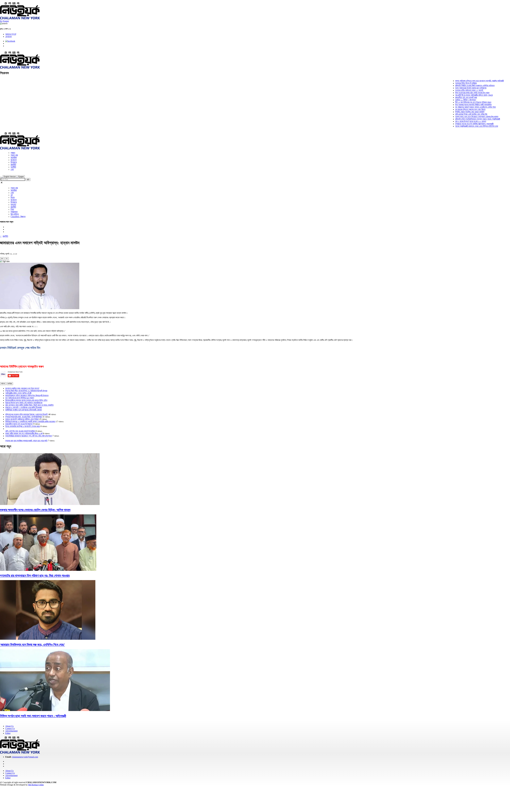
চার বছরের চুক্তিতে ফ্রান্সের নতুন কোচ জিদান (454, 109)
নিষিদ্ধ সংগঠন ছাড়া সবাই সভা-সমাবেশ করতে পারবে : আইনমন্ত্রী (33, 716)
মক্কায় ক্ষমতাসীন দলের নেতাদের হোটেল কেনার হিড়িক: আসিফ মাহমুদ (35, 510)
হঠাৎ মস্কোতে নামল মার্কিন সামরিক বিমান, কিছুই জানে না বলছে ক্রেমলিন (29, 405)
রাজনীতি (13, 165)
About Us (9, 726)
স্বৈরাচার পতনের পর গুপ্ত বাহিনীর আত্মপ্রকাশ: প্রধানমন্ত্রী (458, 124)
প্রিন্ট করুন (6, 261)
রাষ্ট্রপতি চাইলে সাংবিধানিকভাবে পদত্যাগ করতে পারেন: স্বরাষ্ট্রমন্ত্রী (461, 119)
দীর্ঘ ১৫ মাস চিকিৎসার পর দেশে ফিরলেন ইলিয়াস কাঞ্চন (457, 102)
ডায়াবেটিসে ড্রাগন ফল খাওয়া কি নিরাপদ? (19, 424)
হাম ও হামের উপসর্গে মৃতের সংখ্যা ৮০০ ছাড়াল (454, 121)
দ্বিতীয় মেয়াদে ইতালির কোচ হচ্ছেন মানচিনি (453, 112)
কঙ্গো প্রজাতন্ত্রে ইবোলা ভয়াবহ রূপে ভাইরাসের (454, 88)
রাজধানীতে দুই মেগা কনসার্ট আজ (450, 97)
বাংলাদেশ (14, 160)
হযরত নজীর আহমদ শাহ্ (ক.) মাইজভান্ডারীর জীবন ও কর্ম (23, 433)
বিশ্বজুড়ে (14, 162)
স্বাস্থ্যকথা (14, 212)
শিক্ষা (12, 209)
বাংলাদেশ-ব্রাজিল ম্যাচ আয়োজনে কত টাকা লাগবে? (22, 388)
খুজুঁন (28, 179)
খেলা (12, 169)
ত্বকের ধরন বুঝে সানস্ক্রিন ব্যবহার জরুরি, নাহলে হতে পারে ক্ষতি (26, 441)
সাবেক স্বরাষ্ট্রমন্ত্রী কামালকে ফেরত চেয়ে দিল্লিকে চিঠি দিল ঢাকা (460, 126)
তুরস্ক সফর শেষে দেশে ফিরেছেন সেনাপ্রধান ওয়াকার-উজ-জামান (460, 116)
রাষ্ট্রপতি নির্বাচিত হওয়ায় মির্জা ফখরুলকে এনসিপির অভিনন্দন (458, 85)
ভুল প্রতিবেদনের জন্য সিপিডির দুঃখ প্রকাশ (19, 398)
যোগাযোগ (8, 36)
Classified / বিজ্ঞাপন (18, 216)
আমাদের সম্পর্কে (10, 34)
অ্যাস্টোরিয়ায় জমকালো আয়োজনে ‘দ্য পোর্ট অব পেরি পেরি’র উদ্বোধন (28, 436)
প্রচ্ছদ (13, 153)
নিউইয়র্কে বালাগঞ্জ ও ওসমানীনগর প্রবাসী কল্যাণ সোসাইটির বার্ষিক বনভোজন (30, 421)
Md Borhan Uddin (36, 785)
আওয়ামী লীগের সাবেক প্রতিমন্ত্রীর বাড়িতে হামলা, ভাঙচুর (458, 95)
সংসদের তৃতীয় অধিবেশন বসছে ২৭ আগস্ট (453, 90)
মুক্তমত (13, 205)
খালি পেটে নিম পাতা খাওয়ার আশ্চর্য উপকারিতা (20, 431)
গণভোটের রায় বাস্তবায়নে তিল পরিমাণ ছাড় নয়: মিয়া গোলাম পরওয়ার (35, 575)
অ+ (2, 259)
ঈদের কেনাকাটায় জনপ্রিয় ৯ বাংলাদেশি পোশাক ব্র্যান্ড (22, 426)
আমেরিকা (14, 157)
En (1, 21)
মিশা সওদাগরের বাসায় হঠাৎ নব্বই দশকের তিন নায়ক (456, 93)
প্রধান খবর (14, 155)
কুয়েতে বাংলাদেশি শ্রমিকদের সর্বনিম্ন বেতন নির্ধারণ (22, 419)
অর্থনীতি (13, 167)
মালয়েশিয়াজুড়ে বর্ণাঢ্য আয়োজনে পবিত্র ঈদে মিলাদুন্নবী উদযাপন (26, 395)
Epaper (6, 21)
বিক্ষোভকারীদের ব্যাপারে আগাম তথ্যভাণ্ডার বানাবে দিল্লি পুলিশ (26, 400)
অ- (7, 259)
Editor (7, 733)
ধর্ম (11, 195)
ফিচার (12, 197)
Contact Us (10, 728)
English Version (10, 177)
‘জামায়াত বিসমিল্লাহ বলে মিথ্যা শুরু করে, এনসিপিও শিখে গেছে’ (32, 644)
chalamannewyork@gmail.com (25, 757)
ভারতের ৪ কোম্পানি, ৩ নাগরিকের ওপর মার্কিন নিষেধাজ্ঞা (23, 407)
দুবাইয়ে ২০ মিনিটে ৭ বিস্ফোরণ (449, 100)
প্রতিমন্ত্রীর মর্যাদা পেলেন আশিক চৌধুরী (18, 393)
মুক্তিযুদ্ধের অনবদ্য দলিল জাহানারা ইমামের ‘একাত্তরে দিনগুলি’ (26, 414)
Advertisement (11, 731)
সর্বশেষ (3, 384)
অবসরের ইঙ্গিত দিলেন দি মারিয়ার (449, 83)
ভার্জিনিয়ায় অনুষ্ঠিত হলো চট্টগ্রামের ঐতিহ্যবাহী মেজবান (23, 410)
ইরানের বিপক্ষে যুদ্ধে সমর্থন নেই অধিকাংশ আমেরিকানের (23, 403)
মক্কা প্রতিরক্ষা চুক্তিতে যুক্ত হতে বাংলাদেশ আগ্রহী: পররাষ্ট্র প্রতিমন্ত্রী (463, 81)
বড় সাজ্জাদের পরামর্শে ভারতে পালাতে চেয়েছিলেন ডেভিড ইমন (459, 107)
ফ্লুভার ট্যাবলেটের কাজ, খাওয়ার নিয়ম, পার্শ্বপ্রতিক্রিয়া (23, 417)
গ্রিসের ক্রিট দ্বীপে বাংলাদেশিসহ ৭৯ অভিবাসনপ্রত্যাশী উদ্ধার (26, 391)
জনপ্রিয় (10, 384)
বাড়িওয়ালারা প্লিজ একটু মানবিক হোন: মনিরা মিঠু (455, 114)
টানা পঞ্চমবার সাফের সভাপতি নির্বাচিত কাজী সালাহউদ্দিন (457, 105)
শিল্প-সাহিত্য (15, 214)
